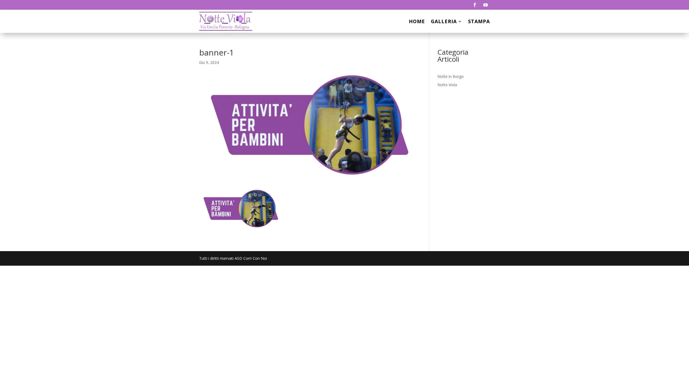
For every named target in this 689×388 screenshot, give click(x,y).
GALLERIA (444, 21)
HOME (417, 21)
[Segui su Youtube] (485, 5)
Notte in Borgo (450, 76)
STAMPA (479, 21)
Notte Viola (447, 84)
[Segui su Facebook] (474, 5)
